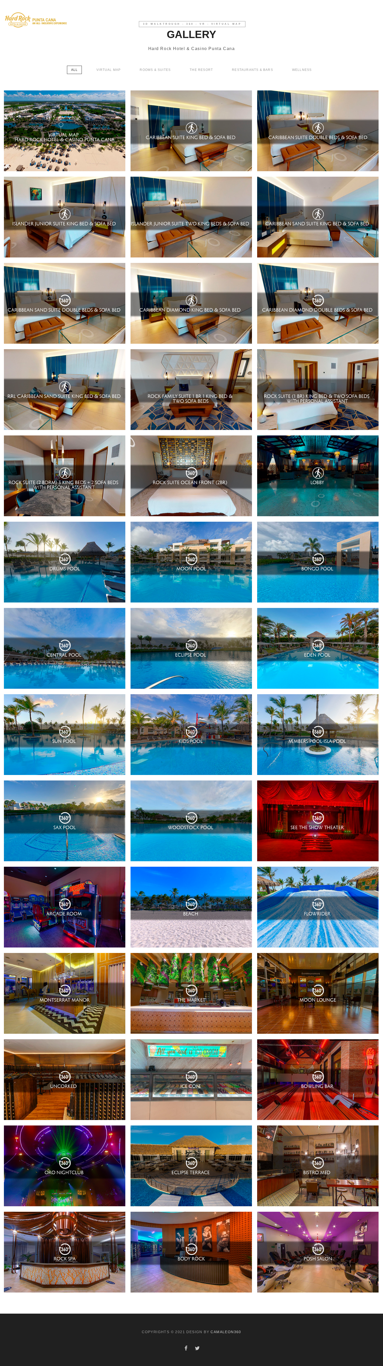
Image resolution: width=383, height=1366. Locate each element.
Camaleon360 (226, 1332)
